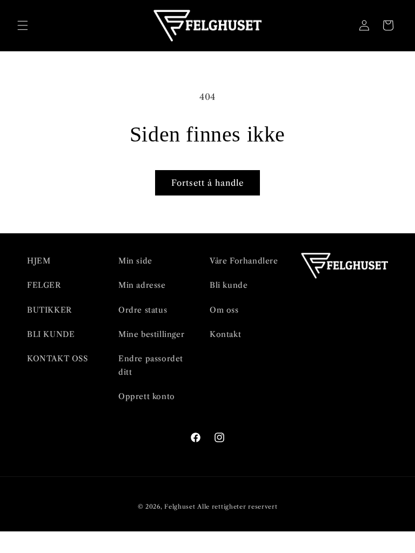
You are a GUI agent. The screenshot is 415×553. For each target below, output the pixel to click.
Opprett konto (146, 396)
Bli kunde (228, 285)
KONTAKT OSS (57, 358)
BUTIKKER (49, 310)
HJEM (38, 261)
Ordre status (142, 310)
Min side (135, 261)
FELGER (44, 285)
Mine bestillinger (151, 334)
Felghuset (179, 506)
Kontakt (225, 334)
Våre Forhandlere (244, 261)
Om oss (224, 310)
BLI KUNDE (51, 334)
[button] (23, 25)
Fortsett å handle (207, 183)
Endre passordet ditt (150, 365)
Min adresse (142, 285)
